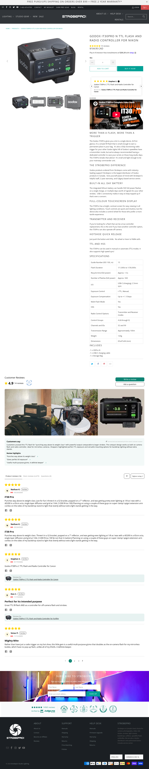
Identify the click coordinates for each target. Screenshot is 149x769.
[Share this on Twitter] (92, 363)
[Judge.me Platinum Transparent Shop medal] (74, 709)
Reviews (36, 741)
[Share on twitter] (10, 510)
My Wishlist (49, 7)
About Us (37, 728)
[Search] (144, 16)
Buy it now (130, 68)
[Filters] (127, 476)
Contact (38, 7)
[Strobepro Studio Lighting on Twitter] (14, 7)
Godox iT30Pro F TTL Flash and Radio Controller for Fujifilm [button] (36, 618)
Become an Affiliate (40, 737)
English (114, 757)
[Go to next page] (83, 661)
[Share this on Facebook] (98, 363)
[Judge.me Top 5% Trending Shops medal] (113, 709)
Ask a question (130, 384)
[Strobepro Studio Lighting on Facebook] (6, 7)
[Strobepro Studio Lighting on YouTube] (17, 7)
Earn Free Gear (62, 7)
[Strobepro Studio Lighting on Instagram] (10, 7)
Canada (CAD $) (132, 757)
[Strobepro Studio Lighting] (74, 16)
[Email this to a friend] (110, 363)
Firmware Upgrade (96, 733)
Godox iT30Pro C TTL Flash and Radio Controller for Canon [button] (35, 579)
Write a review (130, 379)
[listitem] (28, 412)
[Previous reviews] (91, 86)
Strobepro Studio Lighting (20, 764)
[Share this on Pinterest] (104, 363)
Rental (81, 7)
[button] (8, 17)
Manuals (65, 728)
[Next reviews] (141, 86)
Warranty (65, 737)
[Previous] (7, 61)
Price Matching (67, 745)
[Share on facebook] (6, 510)
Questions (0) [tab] (46, 476)
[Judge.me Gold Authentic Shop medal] (93, 709)
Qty (91, 58)
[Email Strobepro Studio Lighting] (3, 7)
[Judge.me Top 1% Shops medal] (103, 709)
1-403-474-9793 (26, 7)
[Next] (85, 61)
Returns (64, 741)
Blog (73, 7)
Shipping (65, 733)
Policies (64, 749)
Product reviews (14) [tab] (13, 476)
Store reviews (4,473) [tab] (31, 476)
